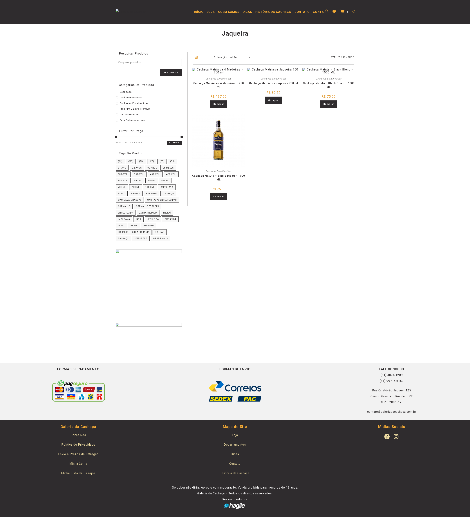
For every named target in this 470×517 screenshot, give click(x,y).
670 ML (165, 180)
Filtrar (174, 142)
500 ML (138, 180)
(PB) (141, 161)
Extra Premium (148, 213)
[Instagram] (396, 436)
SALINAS (159, 232)
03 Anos (152, 168)
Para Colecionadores (132, 120)
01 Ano (122, 168)
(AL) (120, 161)
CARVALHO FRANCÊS (147, 206)
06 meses (168, 168)
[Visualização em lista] (204, 57)
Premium (149, 225)
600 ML (152, 180)
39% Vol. (139, 174)
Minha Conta (78, 463)
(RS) (172, 161)
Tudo (351, 57)
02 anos (137, 168)
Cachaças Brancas (131, 97)
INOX (138, 219)
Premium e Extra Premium (133, 232)
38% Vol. (123, 174)
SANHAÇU (123, 238)
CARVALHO (124, 206)
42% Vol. (171, 174)
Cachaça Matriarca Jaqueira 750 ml (273, 83)
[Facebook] (387, 436)
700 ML (122, 187)
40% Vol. (155, 174)
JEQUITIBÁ (153, 219)
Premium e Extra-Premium (135, 108)
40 (344, 57)
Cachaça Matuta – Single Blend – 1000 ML (218, 177)
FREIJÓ (167, 213)
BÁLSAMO (151, 193)
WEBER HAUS (160, 238)
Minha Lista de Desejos (78, 473)
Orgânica (170, 219)
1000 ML (150, 187)
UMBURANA (141, 238)
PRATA (134, 225)
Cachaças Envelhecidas (219, 78)
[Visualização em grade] (196, 57)
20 (338, 57)
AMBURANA (166, 187)
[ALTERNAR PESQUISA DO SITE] (354, 12)
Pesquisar (171, 72)
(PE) (152, 161)
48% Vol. (123, 180)
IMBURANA (124, 219)
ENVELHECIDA (125, 213)
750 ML (135, 187)
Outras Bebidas (129, 114)
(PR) (162, 161)
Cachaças (126, 92)
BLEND (121, 193)
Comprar (218, 104)
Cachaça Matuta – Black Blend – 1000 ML (329, 85)
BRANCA (135, 193)
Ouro (121, 225)
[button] (221, 73)
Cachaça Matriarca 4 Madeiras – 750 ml (218, 85)
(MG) (130, 161)
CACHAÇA (168, 193)
